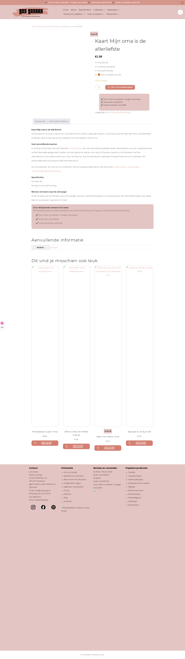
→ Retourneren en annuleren (73, 479)
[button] (44, 443)
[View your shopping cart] (182, 2)
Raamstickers (133, 505)
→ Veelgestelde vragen (71, 483)
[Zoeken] (180, 12)
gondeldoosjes (54, 171)
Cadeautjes (112, 10)
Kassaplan (53, 247)
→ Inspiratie (66, 501)
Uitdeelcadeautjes (135, 479)
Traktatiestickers (135, 476)
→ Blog (64, 497)
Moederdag (126, 112)
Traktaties (97, 10)
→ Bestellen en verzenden (72, 476)
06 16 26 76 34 (44, 493)
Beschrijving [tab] (40, 121)
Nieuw (74, 10)
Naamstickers (85, 10)
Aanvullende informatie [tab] (58, 121)
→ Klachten (66, 494)
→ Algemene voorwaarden (72, 487)
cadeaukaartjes (38, 171)
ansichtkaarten (74, 148)
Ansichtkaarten (54, 26)
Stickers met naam (135, 490)
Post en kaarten (94, 14)
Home (66, 10)
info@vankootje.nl (43, 490)
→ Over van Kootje (69, 472)
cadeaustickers (120, 167)
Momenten (112, 14)
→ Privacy (65, 490)
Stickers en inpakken (73, 14)
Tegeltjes (131, 487)
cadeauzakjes (133, 167)
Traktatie (131, 472)
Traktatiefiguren (134, 497)
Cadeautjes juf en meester (139, 483)
